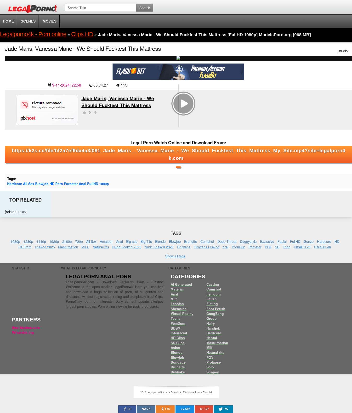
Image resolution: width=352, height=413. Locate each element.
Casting (212, 284)
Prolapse (213, 362)
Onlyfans (183, 246)
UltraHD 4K (322, 246)
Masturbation (68, 246)
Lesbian (177, 303)
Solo (210, 367)
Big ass (131, 241)
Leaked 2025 (45, 246)
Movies (50, 21)
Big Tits (146, 241)
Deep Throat (227, 241)
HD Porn (56, 183)
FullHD (92, 183)
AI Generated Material (181, 286)
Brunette (190, 241)
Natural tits (101, 246)
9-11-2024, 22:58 (66, 84)
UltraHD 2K (302, 246)
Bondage (178, 362)
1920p (54, 241)
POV (268, 246)
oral (225, 246)
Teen (286, 246)
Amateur (106, 241)
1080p (104, 183)
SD (277, 246)
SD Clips (178, 342)
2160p (67, 241)
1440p (41, 241)
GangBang (215, 313)
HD (337, 241)
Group (211, 318)
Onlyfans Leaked (206, 246)
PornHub (238, 246)
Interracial (179, 333)
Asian (175, 347)
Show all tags (175, 256)
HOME (8, 21)
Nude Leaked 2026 (159, 246)
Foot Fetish (215, 308)
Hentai (211, 337)
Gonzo (309, 241)
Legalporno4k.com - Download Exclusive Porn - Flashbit (34, 9)
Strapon (212, 372)
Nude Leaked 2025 (126, 246)
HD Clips (178, 337)
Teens (176, 318)
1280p (28, 241)
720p (79, 241)
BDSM (176, 328)
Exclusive (267, 241)
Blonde (160, 241)
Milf (174, 299)
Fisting (212, 303)
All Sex (28, 183)
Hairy (210, 323)
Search (144, 7)
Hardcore (14, 183)
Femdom (213, 294)
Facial (282, 241)
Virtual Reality (182, 313)
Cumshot (207, 241)
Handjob (213, 328)
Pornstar (71, 183)
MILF (85, 246)
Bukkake (178, 372)
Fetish (211, 299)
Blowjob (42, 183)
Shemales (179, 308)
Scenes (28, 21)
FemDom (178, 323)
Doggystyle (248, 241)
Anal (82, 183)
